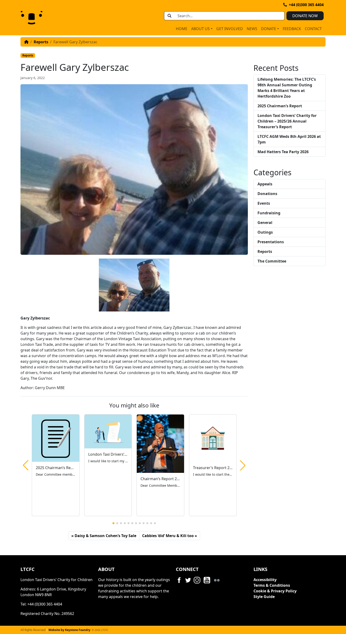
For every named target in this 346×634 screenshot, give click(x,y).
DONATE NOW (305, 15)
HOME (181, 28)
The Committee (271, 261)
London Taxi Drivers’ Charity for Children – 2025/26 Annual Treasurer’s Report (287, 121)
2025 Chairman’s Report (279, 105)
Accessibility (265, 579)
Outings (265, 232)
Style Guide (264, 596)
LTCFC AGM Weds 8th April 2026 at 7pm (289, 139)
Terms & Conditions (271, 585)
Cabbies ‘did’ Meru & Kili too (168, 535)
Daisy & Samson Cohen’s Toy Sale (105, 535)
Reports (41, 41)
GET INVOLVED (229, 28)
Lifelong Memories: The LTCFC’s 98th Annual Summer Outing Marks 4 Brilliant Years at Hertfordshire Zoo (286, 88)
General (264, 222)
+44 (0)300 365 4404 (306, 4)
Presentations (270, 241)
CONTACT (313, 28)
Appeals (264, 184)
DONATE (268, 28)
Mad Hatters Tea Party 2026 (283, 151)
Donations (267, 193)
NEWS (252, 28)
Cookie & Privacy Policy (275, 591)
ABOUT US (200, 28)
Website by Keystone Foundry (69, 630)
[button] (113, 523)
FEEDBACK (292, 28)
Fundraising (268, 212)
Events (263, 203)
